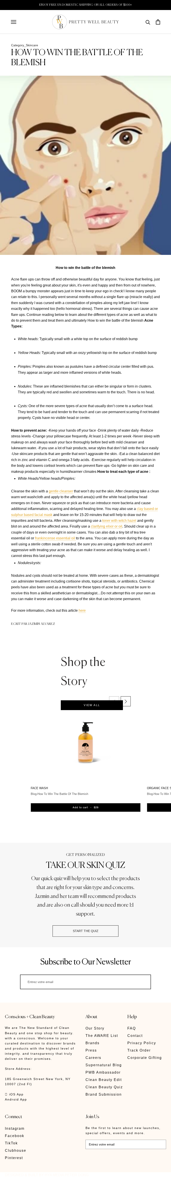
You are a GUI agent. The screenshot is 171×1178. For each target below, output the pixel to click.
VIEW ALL (92, 705)
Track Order (139, 1050)
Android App (16, 1099)
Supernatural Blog (104, 1065)
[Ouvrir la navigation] (13, 22)
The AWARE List (102, 1036)
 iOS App (14, 1094)
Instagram (14, 1128)
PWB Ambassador (103, 1072)
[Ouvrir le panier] (158, 21)
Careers (93, 1058)
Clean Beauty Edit (104, 1080)
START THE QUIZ (85, 931)
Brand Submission (104, 1094)
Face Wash (39, 788)
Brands (93, 1043)
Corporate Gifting (144, 1058)
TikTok (11, 1143)
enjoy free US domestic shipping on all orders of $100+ (85, 5)
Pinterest (14, 1158)
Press (91, 1050)
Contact (135, 1036)
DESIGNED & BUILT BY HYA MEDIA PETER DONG (47, 1175)
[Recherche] (148, 22)
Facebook (14, 1136)
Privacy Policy (141, 1043)
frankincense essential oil (55, 538)
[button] (126, 701)
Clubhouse (15, 1150)
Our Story (95, 1028)
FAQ (131, 1028)
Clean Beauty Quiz (104, 1087)
